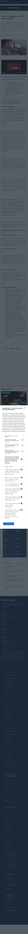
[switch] (22, 440)
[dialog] (14, 467)
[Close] (24, 408)
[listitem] (14, 436)
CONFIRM (8, 523)
